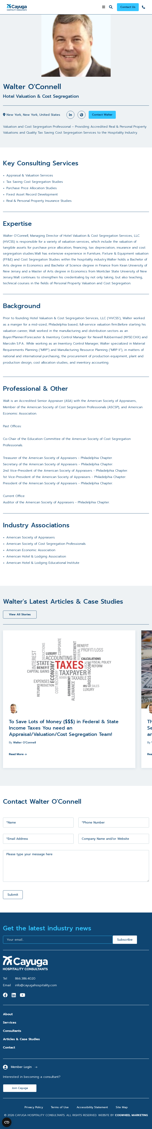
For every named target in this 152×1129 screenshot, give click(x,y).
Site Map (122, 1107)
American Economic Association (30, 550)
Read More (16, 754)
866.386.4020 (25, 978)
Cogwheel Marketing (131, 1115)
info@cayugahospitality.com (36, 985)
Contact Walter (102, 115)
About (8, 1014)
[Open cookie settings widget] (6, 1122)
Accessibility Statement (92, 1107)
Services (9, 1022)
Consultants (12, 1030)
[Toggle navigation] (103, 7)
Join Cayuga (20, 1088)
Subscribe (125, 939)
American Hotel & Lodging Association (36, 556)
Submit (13, 894)
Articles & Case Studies (21, 1039)
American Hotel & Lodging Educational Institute (42, 562)
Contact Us (127, 7)
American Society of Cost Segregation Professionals (46, 543)
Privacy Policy (34, 1107)
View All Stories (20, 614)
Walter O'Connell (24, 742)
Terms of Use (60, 1107)
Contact (9, 1047)
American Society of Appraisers (30, 537)
